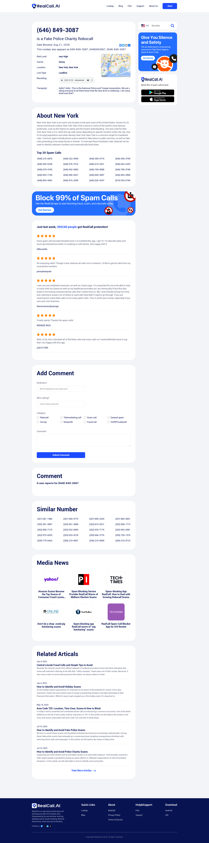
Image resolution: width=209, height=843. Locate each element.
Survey (43, 422)
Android (168, 810)
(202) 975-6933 (44, 535)
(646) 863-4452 (44, 180)
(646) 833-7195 (44, 175)
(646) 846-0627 (70, 175)
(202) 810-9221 (96, 524)
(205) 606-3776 (96, 535)
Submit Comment (60, 455)
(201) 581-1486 (44, 519)
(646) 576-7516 (70, 164)
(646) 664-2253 (122, 164)
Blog (121, 6)
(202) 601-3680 (70, 524)
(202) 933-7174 (96, 529)
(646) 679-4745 (44, 169)
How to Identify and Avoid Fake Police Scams (61, 730)
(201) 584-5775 (70, 519)
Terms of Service (115, 820)
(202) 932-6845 (70, 529)
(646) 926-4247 (96, 180)
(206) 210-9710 (122, 540)
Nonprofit (68, 422)
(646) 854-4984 (122, 175)
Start (170, 6)
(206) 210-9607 (70, 540)
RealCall (111, 810)
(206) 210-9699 (96, 540)
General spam (117, 417)
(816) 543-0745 (122, 180)
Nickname (42, 382)
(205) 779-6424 (44, 540)
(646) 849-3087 (96, 175)
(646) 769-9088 (96, 169)
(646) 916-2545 (70, 180)
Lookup (110, 6)
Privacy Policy (114, 815)
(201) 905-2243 (96, 519)
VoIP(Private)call (119, 422)
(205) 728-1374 (122, 535)
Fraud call (92, 422)
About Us (153, 6)
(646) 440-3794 (122, 158)
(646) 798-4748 (122, 169)
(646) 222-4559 (70, 158)
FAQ (130, 6)
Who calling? (43, 398)
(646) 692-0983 (70, 169)
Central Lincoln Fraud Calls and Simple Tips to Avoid (65, 665)
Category (41, 413)
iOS (166, 815)
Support (140, 6)
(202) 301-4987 (44, 524)
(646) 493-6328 (44, 164)
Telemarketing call (72, 417)
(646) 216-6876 (44, 158)
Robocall (44, 417)
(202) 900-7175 (44, 529)
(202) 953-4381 (122, 529)
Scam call (92, 417)
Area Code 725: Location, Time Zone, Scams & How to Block (69, 708)
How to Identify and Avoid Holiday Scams (59, 686)
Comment (41, 431)
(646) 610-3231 (96, 164)
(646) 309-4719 (96, 158)
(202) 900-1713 (122, 524)
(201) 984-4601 (122, 519)
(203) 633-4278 (70, 535)
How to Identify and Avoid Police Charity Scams (62, 751)
